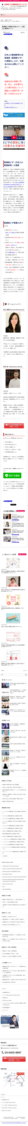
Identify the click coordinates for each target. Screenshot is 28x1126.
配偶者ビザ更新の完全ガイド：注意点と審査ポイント (14, 899)
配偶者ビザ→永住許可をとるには (10, 916)
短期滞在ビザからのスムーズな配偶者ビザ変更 (18, 771)
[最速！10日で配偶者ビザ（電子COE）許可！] (5, 768)
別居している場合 (10, 232)
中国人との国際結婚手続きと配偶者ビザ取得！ (12, 831)
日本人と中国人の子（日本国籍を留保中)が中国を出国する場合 (13, 590)
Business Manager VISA (8, 1117)
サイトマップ (5, 1010)
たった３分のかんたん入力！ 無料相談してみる (15, 1059)
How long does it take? (7, 874)
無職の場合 (12, 252)
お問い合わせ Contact (6, 1110)
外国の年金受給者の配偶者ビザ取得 (17, 743)
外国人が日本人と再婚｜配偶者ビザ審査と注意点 (13, 798)
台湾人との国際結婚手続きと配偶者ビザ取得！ (12, 836)
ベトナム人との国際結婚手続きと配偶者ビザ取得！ (13, 844)
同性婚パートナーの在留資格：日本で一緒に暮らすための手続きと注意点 (14, 940)
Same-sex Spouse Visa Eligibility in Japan (11, 871)
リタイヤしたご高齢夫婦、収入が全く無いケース (18, 758)
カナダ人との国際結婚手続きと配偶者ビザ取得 (12, 815)
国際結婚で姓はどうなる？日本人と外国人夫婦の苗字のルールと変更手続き (14, 971)
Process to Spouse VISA (8, 884)
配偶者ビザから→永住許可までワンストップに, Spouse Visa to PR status (18, 710)
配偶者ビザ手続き (8, 34)
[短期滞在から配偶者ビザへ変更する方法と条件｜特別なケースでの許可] (7, 518)
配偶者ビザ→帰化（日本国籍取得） (10, 951)
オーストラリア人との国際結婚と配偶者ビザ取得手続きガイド (14, 848)
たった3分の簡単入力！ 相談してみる (15, 425)
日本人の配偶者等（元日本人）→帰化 (10, 953)
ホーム (3, 1097)
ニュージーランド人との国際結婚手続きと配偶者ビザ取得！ (14, 852)
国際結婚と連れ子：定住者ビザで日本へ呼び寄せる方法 (14, 979)
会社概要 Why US (6, 992)
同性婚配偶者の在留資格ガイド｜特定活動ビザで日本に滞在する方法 (14, 935)
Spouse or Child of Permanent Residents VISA (12, 868)
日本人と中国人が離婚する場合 (8, 626)
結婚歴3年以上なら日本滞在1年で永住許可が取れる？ (14, 922)
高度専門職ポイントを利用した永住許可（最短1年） (14, 919)
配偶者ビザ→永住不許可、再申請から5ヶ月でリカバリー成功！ (18, 751)
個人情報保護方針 (6, 1007)
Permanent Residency (21, 1117)
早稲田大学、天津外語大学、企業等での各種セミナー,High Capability (18, 697)
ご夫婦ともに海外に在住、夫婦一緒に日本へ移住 (18, 731)
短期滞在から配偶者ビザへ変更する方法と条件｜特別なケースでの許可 (18, 517)
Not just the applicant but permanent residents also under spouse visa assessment (13, 880)
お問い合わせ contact (7, 1000)
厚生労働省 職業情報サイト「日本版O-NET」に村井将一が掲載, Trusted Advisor (18, 692)
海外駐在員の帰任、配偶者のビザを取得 (18, 738)
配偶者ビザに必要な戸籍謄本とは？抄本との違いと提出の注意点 (12, 664)
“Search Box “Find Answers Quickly (9, 1107)
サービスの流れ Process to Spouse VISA (11, 995)
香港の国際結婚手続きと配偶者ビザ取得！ (11, 833)
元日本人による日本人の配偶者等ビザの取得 (12, 956)
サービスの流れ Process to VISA (8, 1102)
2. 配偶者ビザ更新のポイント (11, 107)
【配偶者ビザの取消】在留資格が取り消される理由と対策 (14, 905)
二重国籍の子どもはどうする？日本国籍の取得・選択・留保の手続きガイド (14, 976)
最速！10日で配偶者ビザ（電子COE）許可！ (18, 764)
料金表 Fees (5, 997)
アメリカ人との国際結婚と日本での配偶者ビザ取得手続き (14, 812)
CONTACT (23, 1118)
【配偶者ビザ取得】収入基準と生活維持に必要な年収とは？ (18, 532)
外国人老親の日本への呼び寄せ (9, 982)
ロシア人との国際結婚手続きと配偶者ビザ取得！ (13, 828)
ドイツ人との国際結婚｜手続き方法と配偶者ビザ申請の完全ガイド (14, 822)
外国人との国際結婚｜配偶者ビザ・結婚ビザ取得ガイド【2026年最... (12, 572)
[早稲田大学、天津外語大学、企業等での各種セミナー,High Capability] (5, 701)
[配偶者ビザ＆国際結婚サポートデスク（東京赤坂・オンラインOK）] (14, 5)
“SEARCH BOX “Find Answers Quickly (11, 866)
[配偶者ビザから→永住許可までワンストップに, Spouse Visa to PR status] (5, 715)
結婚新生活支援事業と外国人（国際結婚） (10, 608)
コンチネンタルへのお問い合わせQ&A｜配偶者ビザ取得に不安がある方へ (14, 1004)
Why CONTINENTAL (7, 889)
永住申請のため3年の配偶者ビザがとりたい (12, 924)
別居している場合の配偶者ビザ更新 (10, 902)
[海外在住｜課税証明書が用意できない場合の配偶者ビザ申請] (13, 641)
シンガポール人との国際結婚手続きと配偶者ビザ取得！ (14, 839)
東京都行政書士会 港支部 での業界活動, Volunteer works (18, 704)
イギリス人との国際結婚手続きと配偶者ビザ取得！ (13, 818)
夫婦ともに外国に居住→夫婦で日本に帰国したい (13, 787)
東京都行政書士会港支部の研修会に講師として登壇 (18, 684)
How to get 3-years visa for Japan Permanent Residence (14, 876)
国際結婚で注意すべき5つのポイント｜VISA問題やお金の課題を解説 (14, 967)
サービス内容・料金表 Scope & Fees (9, 1105)
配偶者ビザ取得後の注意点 (8, 801)
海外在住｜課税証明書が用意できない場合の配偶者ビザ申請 (12, 645)
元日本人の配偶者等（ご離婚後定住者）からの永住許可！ (17, 724)
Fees (4, 886)
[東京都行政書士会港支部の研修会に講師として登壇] (5, 688)
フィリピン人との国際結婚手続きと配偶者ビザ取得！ (14, 841)
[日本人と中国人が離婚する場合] (13, 622)
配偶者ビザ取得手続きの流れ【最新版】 (11, 784)
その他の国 (5, 856)
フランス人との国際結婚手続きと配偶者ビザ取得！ (13, 825)
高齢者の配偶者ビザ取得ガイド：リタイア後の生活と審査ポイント (18, 539)
